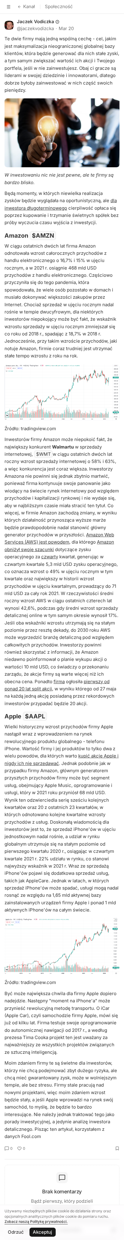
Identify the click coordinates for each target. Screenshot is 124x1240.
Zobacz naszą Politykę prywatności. (36, 1221)
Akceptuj (42, 1232)
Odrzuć (16, 1232)
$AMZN (43, 235)
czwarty (49, 557)
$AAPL (35, 716)
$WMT (43, 454)
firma (59, 681)
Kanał (29, 6)
